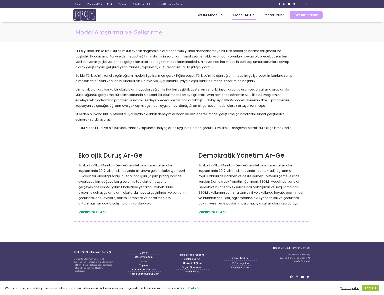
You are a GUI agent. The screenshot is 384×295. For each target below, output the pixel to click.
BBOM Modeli (207, 15)
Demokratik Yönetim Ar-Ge (241, 155)
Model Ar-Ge (244, 15)
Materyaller (274, 15)
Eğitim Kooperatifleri (141, 4)
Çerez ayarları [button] (349, 288)
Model (110, 4)
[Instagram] (284, 4)
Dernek (78, 4)
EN (306, 4)
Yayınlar (122, 4)
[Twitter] (294, 4)
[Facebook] (291, 277)
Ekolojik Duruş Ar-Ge (110, 155)
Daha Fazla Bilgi (191, 288)
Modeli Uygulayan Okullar (170, 4)
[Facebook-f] (279, 4)
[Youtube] (289, 4)
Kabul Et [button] (370, 288)
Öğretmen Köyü (94, 4)
